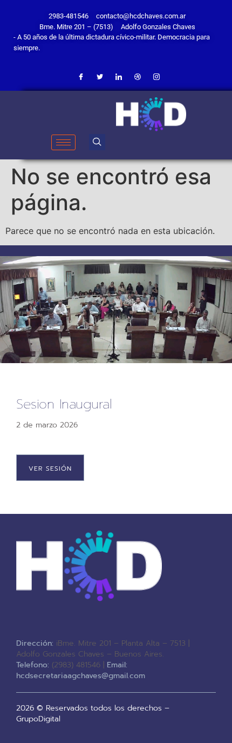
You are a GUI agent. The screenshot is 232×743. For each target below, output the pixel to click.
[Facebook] (81, 77)
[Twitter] (100, 77)
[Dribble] (137, 77)
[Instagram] (156, 77)
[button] (97, 142)
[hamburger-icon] (63, 142)
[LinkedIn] (119, 77)
